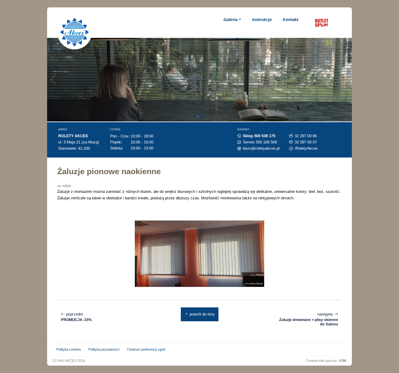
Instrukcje (262, 19)
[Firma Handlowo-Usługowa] (74, 32)
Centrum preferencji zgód (146, 349)
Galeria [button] (231, 19)
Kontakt (290, 19)
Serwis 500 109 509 (260, 142)
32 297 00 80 (306, 135)
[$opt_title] (321, 23)
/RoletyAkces (306, 148)
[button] (346, 80)
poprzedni (76, 317)
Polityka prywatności (104, 349)
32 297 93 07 (306, 142)
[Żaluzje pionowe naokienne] (199, 253)
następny (308, 319)
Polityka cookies (68, 349)
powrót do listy (201, 314)
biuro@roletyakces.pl (261, 148)
